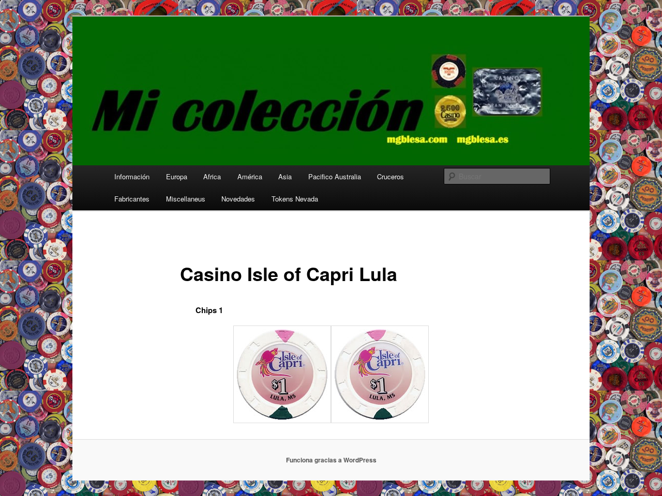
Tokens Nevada (295, 199)
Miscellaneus (185, 199)
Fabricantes (131, 199)
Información (131, 176)
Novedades (238, 199)
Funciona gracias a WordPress (331, 459)
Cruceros (390, 176)
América (249, 176)
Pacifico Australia (334, 176)
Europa (176, 176)
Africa (212, 176)
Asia (285, 176)
